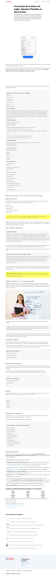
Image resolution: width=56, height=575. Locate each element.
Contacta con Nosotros (27, 570)
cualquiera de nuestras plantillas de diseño (14, 465)
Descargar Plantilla (28, 56)
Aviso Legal (19, 570)
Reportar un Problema (25, 563)
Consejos (43, 1)
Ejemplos (48, 1)
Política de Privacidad (10, 570)
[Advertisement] (28, 28)
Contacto (23, 565)
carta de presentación (15, 474)
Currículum (37, 1)
